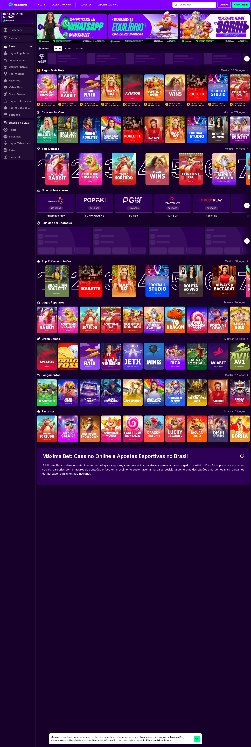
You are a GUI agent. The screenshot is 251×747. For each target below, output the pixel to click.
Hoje (58, 48)
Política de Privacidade (157, 740)
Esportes (86, 4)
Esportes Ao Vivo (108, 4)
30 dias (79, 48)
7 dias (68, 48)
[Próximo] (247, 58)
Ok (197, 738)
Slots (41, 4)
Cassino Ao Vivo (61, 4)
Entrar (224, 4)
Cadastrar (241, 4)
